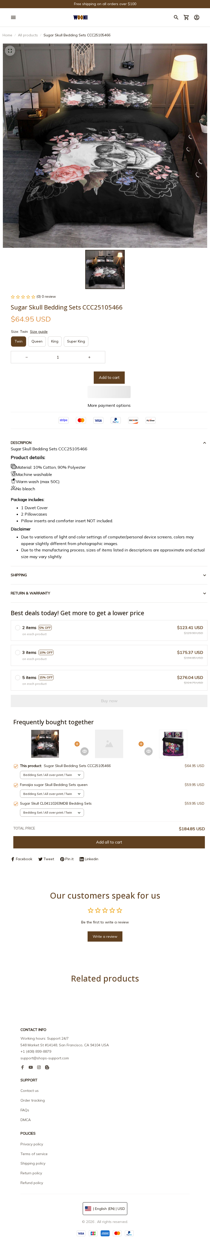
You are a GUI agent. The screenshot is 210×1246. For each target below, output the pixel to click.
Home (7, 35)
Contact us (29, 1090)
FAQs (24, 1110)
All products (28, 35)
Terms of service (34, 1154)
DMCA (25, 1119)
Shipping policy (32, 1163)
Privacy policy (31, 1144)
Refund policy (31, 1182)
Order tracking (32, 1100)
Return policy (31, 1173)
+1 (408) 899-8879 (35, 1051)
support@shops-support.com (44, 1058)
